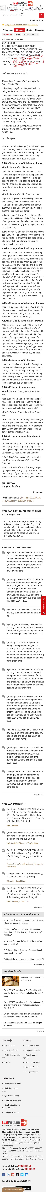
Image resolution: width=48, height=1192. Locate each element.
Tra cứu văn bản (32, 1045)
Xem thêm (38, 795)
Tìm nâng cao (38, 20)
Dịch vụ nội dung (32, 1067)
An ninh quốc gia (26, 864)
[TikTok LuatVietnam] (17, 1175)
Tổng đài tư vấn (31, 1072)
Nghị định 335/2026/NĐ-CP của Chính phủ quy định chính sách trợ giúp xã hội (25, 612)
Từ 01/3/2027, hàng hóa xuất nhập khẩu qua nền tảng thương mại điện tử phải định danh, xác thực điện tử (24, 1005)
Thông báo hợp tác (12, 1112)
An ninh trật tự (12, 864)
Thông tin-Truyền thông (28, 843)
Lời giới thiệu (9, 1045)
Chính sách (23, 902)
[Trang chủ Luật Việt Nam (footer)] (23, 1122)
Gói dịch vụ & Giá (22, 7)
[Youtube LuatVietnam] (12, 1175)
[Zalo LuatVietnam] (8, 1175)
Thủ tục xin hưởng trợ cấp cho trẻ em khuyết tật (24, 959)
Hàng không (20, 881)
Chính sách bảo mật (12, 1100)
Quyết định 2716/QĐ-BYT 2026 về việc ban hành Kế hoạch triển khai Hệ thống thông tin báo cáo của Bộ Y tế (25, 835)
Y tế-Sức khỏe (12, 826)
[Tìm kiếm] (41, 15)
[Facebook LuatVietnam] (3, 1175)
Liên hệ (7, 1062)
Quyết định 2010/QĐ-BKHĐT (20, 501)
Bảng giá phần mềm (12, 1083)
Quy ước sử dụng (11, 1096)
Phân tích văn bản (32, 1050)
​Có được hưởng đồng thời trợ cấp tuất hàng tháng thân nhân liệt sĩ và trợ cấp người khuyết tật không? (23, 932)
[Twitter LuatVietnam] (22, 1175)
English (34, 8)
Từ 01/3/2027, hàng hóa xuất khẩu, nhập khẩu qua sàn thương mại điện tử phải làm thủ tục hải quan (23, 993)
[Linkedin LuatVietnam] (26, 1175)
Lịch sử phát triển (11, 1050)
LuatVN (39, 492)
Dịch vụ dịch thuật (32, 1062)
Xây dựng (10, 881)
